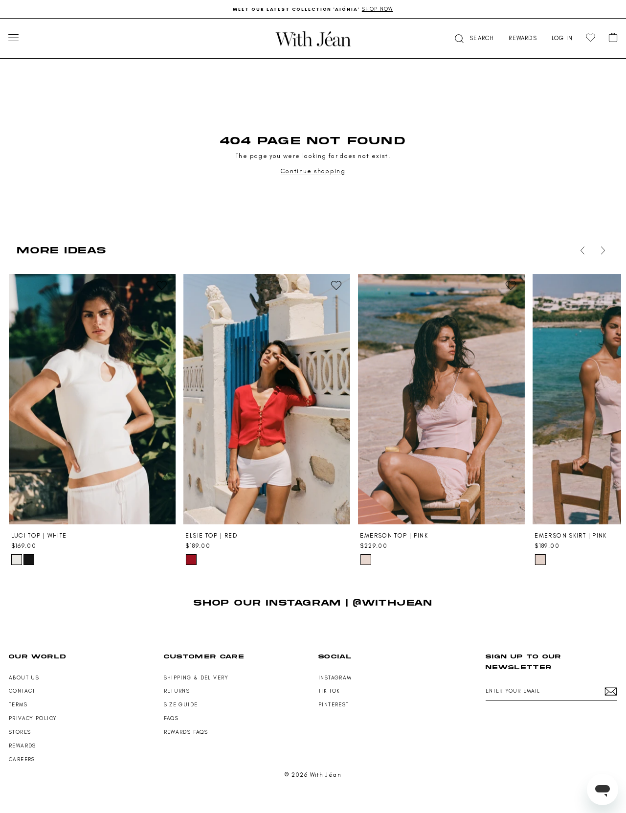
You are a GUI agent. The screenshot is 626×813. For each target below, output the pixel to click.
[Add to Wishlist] (162, 285)
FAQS (171, 718)
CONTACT (22, 691)
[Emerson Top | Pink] (441, 399)
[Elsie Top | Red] (266, 399)
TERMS (18, 704)
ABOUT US (24, 678)
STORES (20, 732)
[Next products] (601, 250)
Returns (177, 691)
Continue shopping (313, 171)
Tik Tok (329, 691)
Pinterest (333, 704)
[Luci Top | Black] (28, 559)
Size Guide (181, 704)
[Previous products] (580, 250)
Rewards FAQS (186, 732)
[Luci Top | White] (92, 399)
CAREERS (22, 759)
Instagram (334, 678)
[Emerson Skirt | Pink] (540, 559)
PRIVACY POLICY (33, 718)
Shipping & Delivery (196, 678)
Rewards (22, 746)
